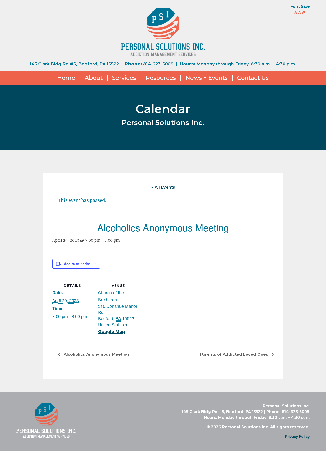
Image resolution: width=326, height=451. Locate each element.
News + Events (206, 77)
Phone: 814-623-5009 (288, 411)
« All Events (163, 187)
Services (124, 77)
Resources (161, 77)
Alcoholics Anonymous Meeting (96, 354)
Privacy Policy (297, 437)
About (94, 77)
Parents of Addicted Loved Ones (234, 354)
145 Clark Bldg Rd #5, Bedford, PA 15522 (74, 64)
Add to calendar (77, 263)
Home (66, 77)
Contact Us (253, 77)
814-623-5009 (158, 64)
